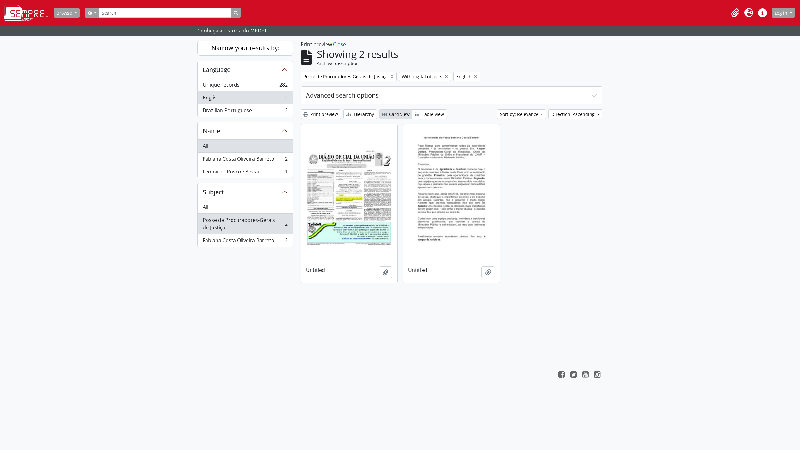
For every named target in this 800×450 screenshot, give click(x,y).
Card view (399, 114)
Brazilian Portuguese (245, 112)
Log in (781, 13)
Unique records (245, 86)
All (205, 145)
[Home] (29, 12)
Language (217, 69)
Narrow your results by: (245, 48)
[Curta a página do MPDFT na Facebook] (561, 375)
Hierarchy (363, 114)
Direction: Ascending (573, 114)
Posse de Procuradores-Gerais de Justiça (245, 224)
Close (339, 44)
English (245, 99)
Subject (213, 192)
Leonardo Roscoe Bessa (245, 173)
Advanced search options (342, 95)
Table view (432, 114)
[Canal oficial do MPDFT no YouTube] (585, 375)
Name (211, 131)
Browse (65, 13)
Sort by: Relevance (520, 114)
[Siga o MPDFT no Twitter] (573, 375)
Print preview (323, 114)
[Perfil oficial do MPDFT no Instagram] (597, 375)
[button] (735, 13)
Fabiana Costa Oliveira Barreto (245, 160)
